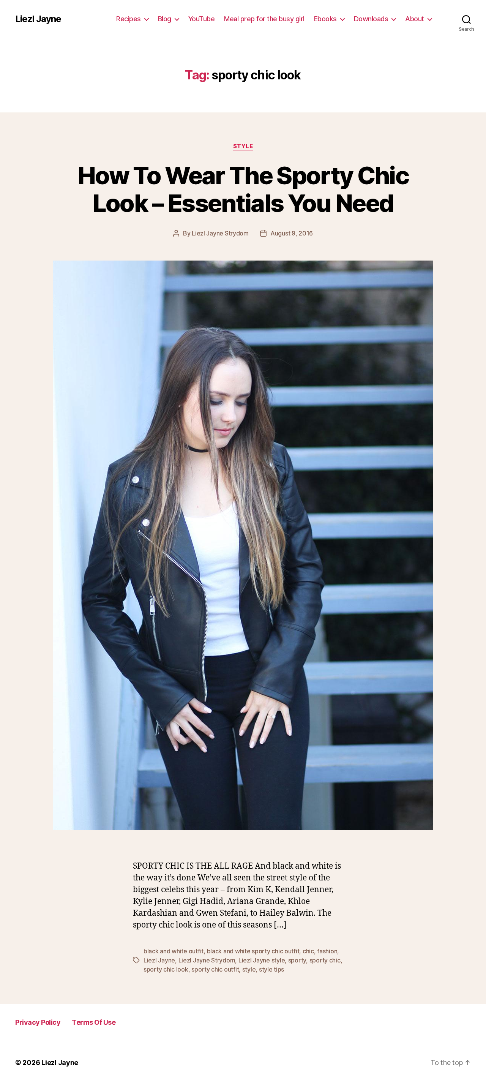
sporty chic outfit (215, 969)
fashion (327, 951)
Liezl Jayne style (261, 960)
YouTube (201, 19)
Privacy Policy (37, 1022)
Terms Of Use (93, 1022)
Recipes (128, 19)
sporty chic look (166, 969)
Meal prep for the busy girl (264, 19)
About (414, 19)
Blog (164, 19)
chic (308, 951)
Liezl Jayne (38, 19)
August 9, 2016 (291, 233)
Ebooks (325, 19)
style (249, 969)
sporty (297, 960)
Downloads (371, 19)
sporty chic (325, 960)
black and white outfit (174, 951)
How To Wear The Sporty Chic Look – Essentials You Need (243, 189)
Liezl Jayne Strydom (220, 233)
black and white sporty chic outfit (253, 951)
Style (243, 146)
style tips (271, 969)
